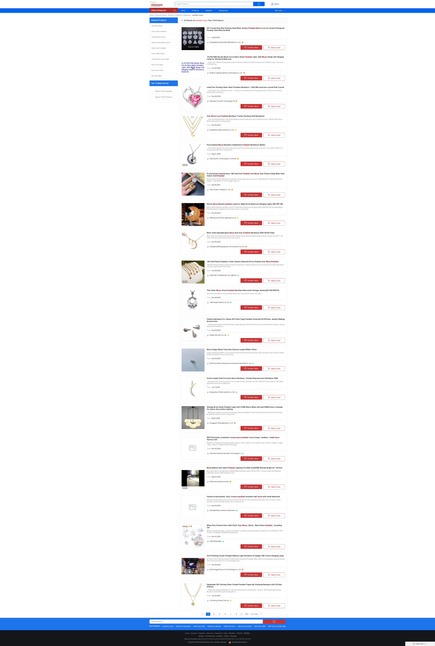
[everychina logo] (156, 4)
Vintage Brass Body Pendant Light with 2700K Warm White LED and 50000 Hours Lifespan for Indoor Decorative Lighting (245, 408)
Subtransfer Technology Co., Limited (223, 159)
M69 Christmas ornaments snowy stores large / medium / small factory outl (243, 438)
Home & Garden (161, 15)
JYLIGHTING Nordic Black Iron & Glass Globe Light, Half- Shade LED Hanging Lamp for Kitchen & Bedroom (245, 58)
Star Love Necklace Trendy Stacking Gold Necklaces (236, 116)
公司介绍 (239, 633)
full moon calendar (203, 626)
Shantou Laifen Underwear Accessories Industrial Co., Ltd (230, 363)
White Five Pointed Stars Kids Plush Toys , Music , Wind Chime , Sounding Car (244, 526)
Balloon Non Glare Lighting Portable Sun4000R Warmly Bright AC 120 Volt (244, 468)
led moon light (156, 76)
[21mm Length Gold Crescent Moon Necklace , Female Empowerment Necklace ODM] (193, 388)
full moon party (156, 26)
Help (225, 633)
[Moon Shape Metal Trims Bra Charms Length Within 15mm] (193, 360)
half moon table (249, 626)
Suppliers (208, 10)
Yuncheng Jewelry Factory (219, 600)
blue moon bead (157, 65)
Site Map (231, 633)
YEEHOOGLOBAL (216, 541)
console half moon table (160, 59)
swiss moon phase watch (160, 42)
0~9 (249, 639)
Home (183, 10)
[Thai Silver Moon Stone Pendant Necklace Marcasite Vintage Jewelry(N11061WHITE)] (193, 300)
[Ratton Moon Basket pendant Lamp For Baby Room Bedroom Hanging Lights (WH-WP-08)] (193, 214)
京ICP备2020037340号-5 (239, 642)
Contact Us (218, 633)
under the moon (219, 626)
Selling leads (223, 10)
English (280, 10)
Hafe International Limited (219, 481)
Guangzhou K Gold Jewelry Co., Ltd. (222, 392)
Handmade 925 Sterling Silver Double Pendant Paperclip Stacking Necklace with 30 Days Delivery (244, 585)
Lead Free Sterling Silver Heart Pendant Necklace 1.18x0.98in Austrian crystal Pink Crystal (245, 87)
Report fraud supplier (163, 91)
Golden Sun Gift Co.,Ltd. (218, 335)
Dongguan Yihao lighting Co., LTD (221, 423)
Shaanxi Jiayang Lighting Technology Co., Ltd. (226, 73)
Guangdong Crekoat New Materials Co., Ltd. (225, 42)
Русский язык (210, 636)
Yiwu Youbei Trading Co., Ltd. (220, 189)
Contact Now (253, 47)
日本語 (226, 636)
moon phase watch (158, 37)
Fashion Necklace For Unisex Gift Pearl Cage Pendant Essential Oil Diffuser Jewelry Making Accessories (246, 320)
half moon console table (266, 626)
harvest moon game (172, 626)
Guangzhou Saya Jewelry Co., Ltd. (222, 130)
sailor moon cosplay (158, 48)
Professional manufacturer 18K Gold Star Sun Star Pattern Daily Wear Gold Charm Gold (245, 175)
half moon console (234, 626)
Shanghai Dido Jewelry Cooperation (222, 510)
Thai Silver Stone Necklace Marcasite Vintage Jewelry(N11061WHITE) (243, 290)
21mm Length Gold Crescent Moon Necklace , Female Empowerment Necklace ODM (242, 378)
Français (201, 636)
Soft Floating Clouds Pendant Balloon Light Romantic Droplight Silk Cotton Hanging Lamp (245, 556)
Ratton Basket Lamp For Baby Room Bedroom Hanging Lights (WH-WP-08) (245, 204)
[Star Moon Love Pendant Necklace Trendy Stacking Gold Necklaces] (193, 126)
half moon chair (188, 626)
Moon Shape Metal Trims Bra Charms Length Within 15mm (232, 349)
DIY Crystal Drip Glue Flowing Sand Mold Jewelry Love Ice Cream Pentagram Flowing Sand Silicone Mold (246, 29)
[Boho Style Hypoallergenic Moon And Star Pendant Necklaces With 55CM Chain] (193, 243)
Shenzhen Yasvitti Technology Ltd (222, 101)
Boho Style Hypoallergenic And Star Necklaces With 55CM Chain (240, 233)
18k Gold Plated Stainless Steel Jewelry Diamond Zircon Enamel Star (243, 262)
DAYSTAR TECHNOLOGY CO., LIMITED (223, 275)
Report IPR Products (163, 97)
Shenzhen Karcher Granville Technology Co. (225, 453)
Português (233, 636)
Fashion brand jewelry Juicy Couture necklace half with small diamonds (243, 497)
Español (219, 636)
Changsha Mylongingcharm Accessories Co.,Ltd (227, 246)
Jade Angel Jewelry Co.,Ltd (219, 302)
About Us (210, 633)
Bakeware (187, 15)
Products (195, 10)
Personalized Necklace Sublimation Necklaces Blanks (236, 145)
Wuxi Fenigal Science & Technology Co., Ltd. (225, 569)
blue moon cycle (157, 70)
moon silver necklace (159, 31)
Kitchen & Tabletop (175, 15)
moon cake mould (157, 54)
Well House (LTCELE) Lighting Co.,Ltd (223, 218)
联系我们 (247, 633)
